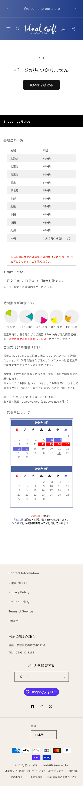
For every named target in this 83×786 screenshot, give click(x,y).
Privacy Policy (19, 592)
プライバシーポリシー (51, 770)
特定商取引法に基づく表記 (62, 777)
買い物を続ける (41, 85)
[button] (8, 29)
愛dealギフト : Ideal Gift (39, 765)
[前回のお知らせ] (8, 8)
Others (14, 621)
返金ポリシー (26, 770)
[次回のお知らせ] (75, 8)
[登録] (64, 677)
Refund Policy (19, 601)
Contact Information (24, 573)
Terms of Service (21, 611)
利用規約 (74, 770)
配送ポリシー (17, 777)
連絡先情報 (36, 777)
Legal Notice (18, 582)
